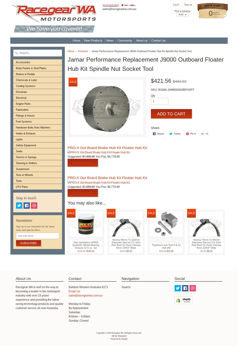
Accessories (23, 62)
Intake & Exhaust (25, 133)
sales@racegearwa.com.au (85, 295)
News (110, 40)
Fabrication (22, 109)
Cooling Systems (25, 85)
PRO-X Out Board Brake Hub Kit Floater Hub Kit (107, 148)
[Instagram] (34, 205)
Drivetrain (21, 91)
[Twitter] (19, 205)
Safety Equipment (26, 145)
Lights (19, 139)
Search (126, 287)
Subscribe (28, 243)
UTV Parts (22, 186)
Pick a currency (182, 11)
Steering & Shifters (26, 163)
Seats (19, 151)
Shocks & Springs (26, 157)
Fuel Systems (24, 121)
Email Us (74, 291)
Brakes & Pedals (25, 74)
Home (76, 40)
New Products (93, 40)
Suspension (22, 169)
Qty (153, 95)
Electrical (21, 97)
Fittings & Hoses (25, 115)
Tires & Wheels (24, 174)
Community (124, 40)
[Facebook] (27, 205)
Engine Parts (23, 103)
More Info (83, 163)
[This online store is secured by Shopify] (183, 301)
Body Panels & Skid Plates (31, 68)
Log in (176, 5)
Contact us (158, 40)
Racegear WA (118, 333)
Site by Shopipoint (119, 336)
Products (83, 51)
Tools (19, 180)
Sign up (188, 5)
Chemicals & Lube (26, 80)
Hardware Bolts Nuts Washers (33, 127)
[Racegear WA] (54, 19)
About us (142, 40)
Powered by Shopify (119, 339)
